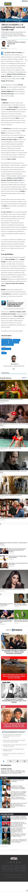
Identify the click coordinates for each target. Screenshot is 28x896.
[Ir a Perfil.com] (25, 1)
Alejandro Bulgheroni (7, 344)
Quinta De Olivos (6, 348)
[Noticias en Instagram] (8, 862)
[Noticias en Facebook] (11, 862)
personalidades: (5, 338)
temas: (3, 351)
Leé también (11, 301)
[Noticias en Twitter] (14, 862)
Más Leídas (4, 778)
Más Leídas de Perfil (7, 814)
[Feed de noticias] (16, 862)
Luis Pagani (5, 342)
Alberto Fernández (6, 340)
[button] (25, 59)
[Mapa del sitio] (20, 862)
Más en (8, 630)
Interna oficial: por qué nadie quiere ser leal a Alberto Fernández (15, 304)
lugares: (3, 347)
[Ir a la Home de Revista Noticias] (7, 4)
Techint (4, 353)
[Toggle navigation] (2, 4)
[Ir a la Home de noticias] (14, 858)
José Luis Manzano (13, 342)
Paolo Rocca (16, 340)
